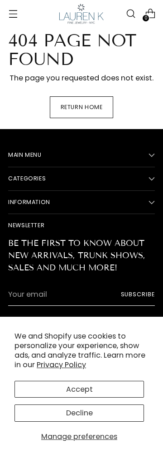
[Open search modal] (130, 14)
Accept (79, 389)
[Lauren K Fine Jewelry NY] (81, 14)
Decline (79, 413)
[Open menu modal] (13, 14)
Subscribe (138, 294)
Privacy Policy (61, 364)
